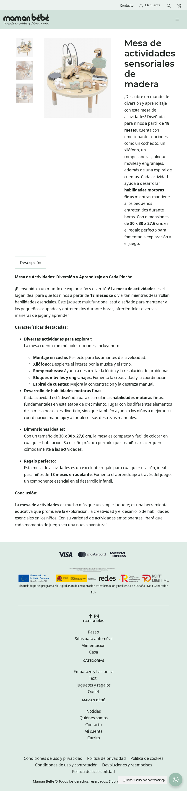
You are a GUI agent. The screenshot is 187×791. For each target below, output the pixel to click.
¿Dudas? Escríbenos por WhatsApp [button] (144, 780)
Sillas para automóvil (93, 638)
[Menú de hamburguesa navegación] (178, 19)
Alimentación (94, 645)
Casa (93, 652)
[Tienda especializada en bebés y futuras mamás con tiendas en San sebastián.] (76, 19)
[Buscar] (170, 5)
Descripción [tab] (30, 262)
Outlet (93, 691)
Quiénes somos (94, 717)
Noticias (93, 711)
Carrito (93, 737)
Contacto (93, 724)
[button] (175, 779)
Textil (93, 678)
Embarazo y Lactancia (94, 671)
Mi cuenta (93, 731)
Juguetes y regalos (94, 685)
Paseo (93, 632)
